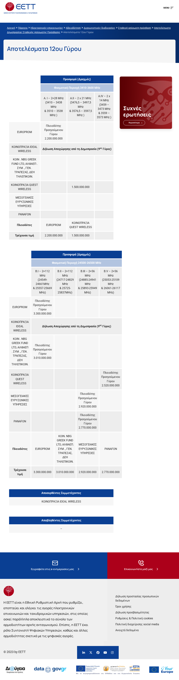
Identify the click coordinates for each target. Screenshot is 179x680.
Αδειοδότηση (73, 28)
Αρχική (11, 28)
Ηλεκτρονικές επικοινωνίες (47, 28)
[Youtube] (105, 652)
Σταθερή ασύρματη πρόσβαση (134, 28)
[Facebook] (98, 652)
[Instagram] (112, 652)
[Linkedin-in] (84, 652)
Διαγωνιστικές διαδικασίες (99, 28)
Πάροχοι (23, 28)
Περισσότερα (134, 123)
